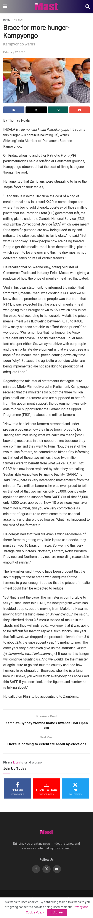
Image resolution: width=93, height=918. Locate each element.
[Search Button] (87, 6)
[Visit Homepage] (46, 6)
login (16, 762)
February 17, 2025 (14, 52)
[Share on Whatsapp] (58, 109)
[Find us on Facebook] (36, 869)
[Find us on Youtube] (57, 869)
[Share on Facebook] (13, 109)
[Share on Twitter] (36, 109)
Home (6, 19)
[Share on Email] (79, 109)
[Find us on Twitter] (46, 869)
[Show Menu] (5, 6)
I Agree (57, 912)
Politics (18, 19)
